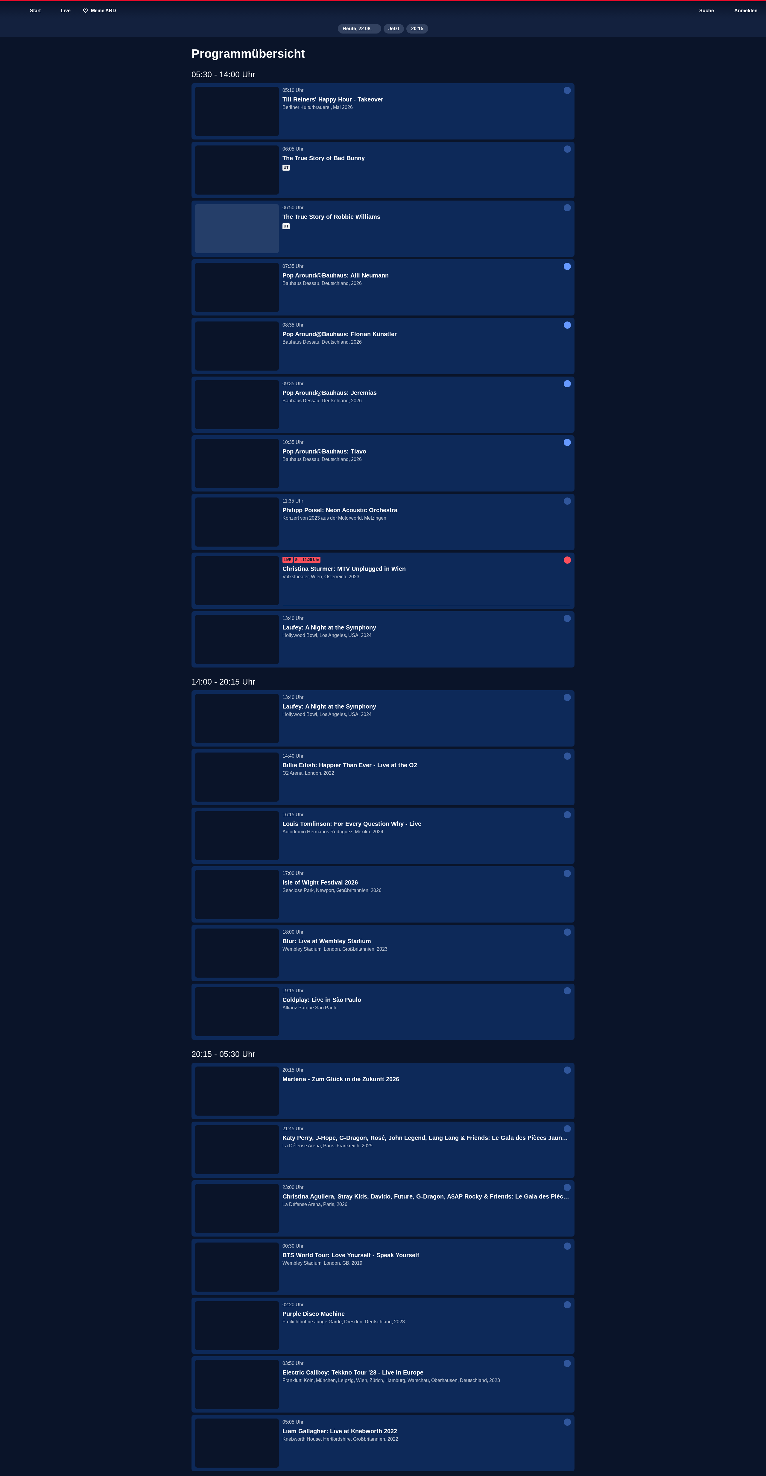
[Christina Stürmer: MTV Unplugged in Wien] (237, 581)
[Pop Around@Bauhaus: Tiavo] (237, 463)
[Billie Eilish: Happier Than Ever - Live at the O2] (237, 777)
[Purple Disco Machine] (237, 1326)
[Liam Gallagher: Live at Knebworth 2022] (237, 1443)
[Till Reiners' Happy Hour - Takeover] (237, 111)
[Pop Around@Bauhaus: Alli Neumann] (237, 287)
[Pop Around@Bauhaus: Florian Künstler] (237, 346)
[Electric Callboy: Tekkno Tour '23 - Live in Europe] (237, 1384)
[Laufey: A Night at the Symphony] (237, 639)
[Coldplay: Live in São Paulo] (237, 1012)
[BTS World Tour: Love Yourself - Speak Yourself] (237, 1267)
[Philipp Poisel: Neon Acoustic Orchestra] (237, 522)
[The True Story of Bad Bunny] (237, 170)
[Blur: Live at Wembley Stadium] (237, 953)
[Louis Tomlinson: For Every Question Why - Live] (237, 836)
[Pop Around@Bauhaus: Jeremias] (237, 405)
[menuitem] (9, 10)
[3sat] (383, 11)
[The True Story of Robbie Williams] (237, 229)
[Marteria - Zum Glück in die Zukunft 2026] (237, 1091)
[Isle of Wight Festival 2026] (237, 894)
